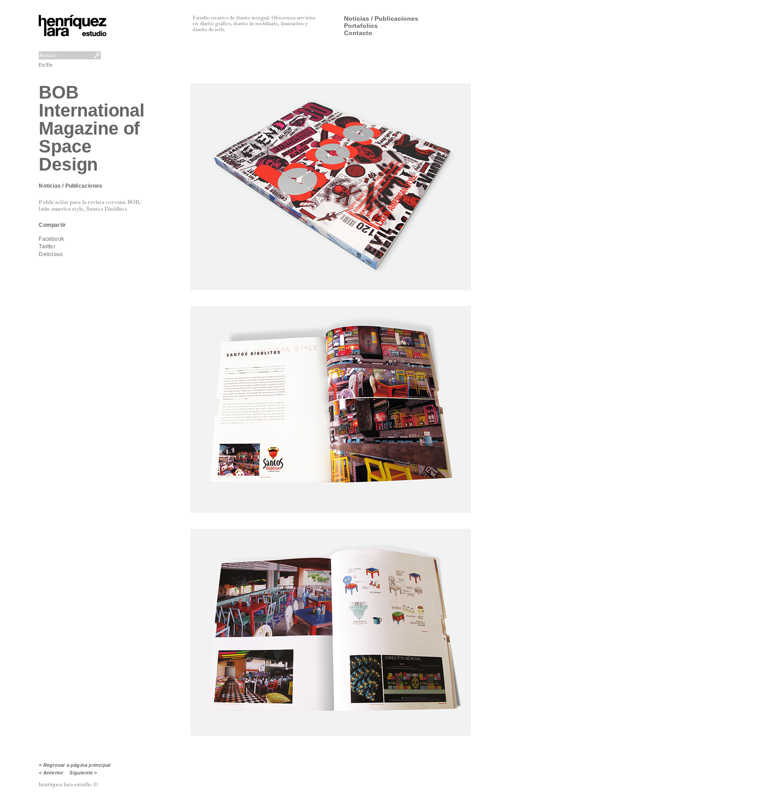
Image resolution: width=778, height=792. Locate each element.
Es (42, 65)
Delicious (51, 254)
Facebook (51, 239)
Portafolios (361, 25)
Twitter (47, 246)
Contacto (358, 32)
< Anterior (51, 772)
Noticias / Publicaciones (381, 18)
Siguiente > (83, 772)
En (49, 65)
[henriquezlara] (73, 35)
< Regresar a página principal (74, 765)
